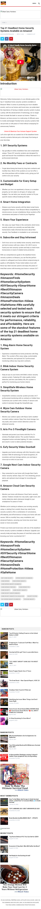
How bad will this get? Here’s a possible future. (23, 652)
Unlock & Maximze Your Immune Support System (20, 131)
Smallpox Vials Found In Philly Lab (20, 690)
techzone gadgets (29, 599)
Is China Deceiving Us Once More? (20, 718)
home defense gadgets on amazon (11, 584)
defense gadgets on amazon (24, 578)
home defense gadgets (19, 581)
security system (32, 596)
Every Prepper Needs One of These (20, 671)
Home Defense (5, 581)
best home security (6, 578)
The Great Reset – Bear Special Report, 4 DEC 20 (24, 680)
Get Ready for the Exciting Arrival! (19, 855)
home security (5, 590)
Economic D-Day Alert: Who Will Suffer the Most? (24, 846)
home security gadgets (20, 590)
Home (4, 22)
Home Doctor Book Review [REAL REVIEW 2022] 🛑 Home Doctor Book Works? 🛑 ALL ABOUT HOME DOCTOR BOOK (24, 710)
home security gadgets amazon (10, 593)
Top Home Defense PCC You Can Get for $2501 (24, 836)
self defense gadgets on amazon (10, 599)
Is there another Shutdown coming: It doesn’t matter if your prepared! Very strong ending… (23, 755)
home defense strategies (8, 587)
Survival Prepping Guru (12, 900)
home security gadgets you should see (12, 596)
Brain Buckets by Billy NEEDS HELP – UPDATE (23, 818)
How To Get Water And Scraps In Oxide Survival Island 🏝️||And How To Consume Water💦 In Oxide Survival (24, 800)
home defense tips (24, 587)
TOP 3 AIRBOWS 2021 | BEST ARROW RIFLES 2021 (24, 808)
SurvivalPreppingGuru (7, 34)
